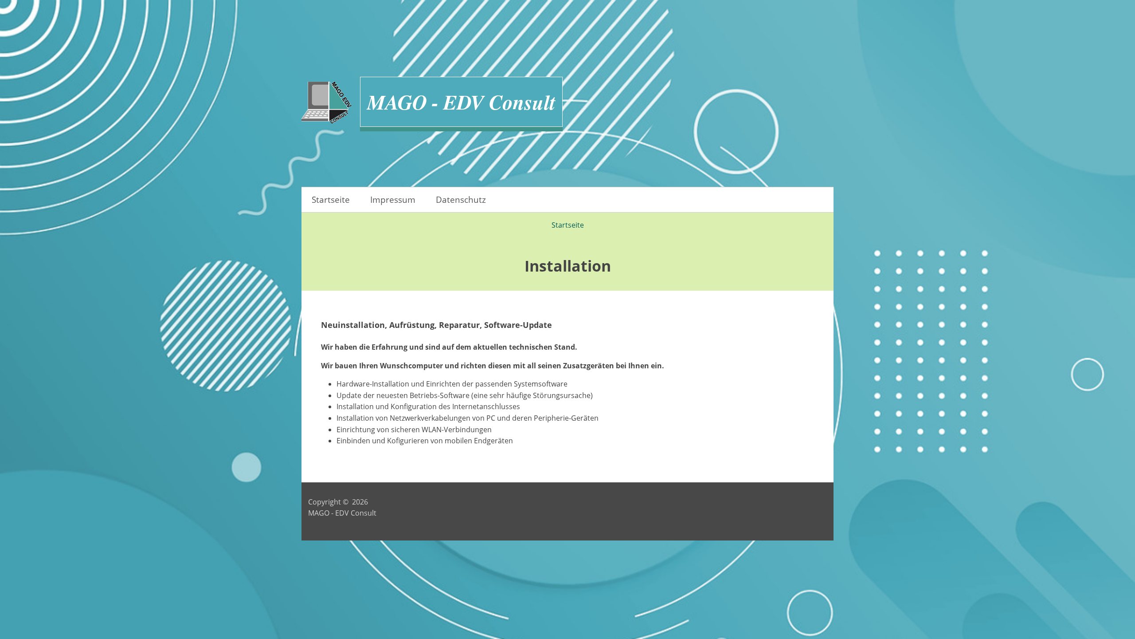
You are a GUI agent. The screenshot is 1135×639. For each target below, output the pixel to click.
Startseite (331, 199)
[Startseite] (326, 104)
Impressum (392, 199)
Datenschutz (461, 199)
